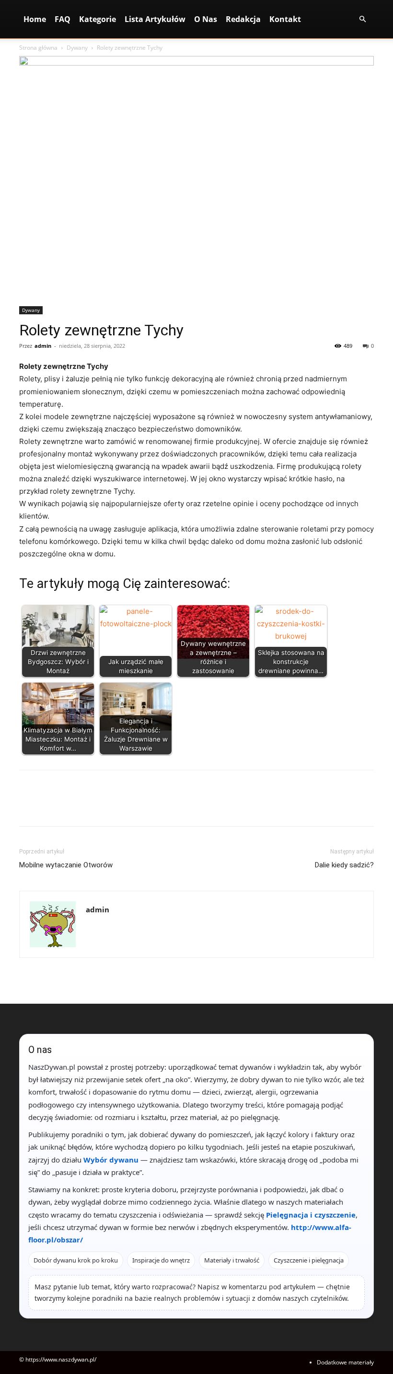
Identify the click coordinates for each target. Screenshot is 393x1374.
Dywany (77, 48)
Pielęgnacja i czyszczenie (311, 1214)
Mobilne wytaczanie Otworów (66, 865)
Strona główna (38, 48)
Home (34, 19)
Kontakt (285, 19)
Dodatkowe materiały (345, 1362)
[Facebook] (28, 806)
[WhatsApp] (94, 806)
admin (43, 345)
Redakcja (243, 19)
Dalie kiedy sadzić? (344, 865)
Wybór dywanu (111, 1159)
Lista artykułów (155, 19)
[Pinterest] (72, 806)
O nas (205, 19)
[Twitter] (50, 806)
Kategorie (97, 19)
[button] (362, 19)
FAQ (62, 19)
